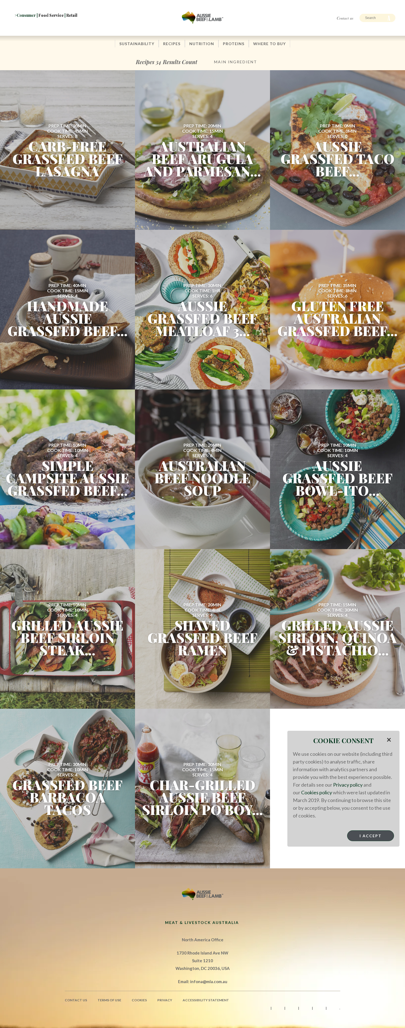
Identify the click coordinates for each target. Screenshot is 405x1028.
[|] (19, 26)
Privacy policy (348, 785)
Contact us (345, 18)
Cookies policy (316, 792)
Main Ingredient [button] (235, 61)
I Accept (371, 835)
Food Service (51, 15)
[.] (67, 26)
